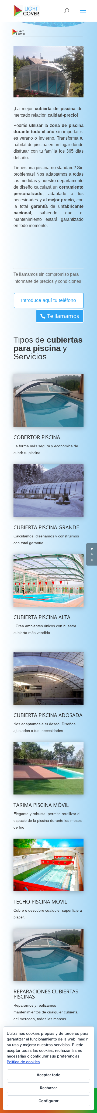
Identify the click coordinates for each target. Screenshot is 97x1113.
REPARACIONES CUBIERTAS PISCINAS (45, 994)
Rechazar (48, 1087)
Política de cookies (23, 1061)
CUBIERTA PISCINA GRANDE (46, 527)
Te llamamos (63, 316)
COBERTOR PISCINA (36, 437)
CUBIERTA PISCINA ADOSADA (47, 715)
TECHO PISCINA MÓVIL (40, 901)
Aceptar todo (49, 1074)
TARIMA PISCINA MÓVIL (41, 805)
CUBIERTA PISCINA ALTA (41, 617)
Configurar (49, 1100)
